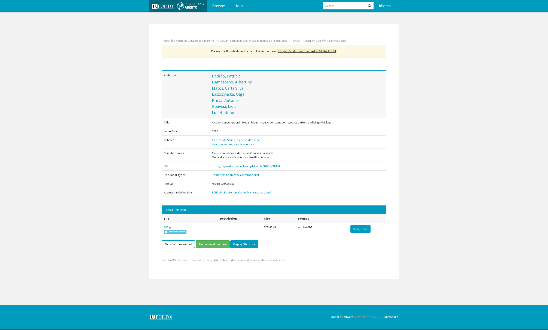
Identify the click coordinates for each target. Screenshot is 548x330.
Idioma (385, 5)
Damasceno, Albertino (232, 82)
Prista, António (225, 100)
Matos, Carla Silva (228, 88)
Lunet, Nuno (223, 112)
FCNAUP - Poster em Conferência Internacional (319, 41)
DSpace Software (342, 317)
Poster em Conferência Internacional (235, 175)
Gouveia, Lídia (224, 106)
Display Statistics (244, 244)
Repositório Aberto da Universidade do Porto (188, 41)
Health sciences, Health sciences (233, 144)
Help (238, 5)
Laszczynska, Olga (228, 94)
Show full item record (178, 244)
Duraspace (391, 317)
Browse (219, 5)
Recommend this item (213, 244)
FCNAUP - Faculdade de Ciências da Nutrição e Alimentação (252, 41)
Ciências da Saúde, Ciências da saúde (236, 140)
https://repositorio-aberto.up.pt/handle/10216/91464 (246, 166)
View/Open (360, 229)
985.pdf (169, 227)
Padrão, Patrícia (226, 76)
